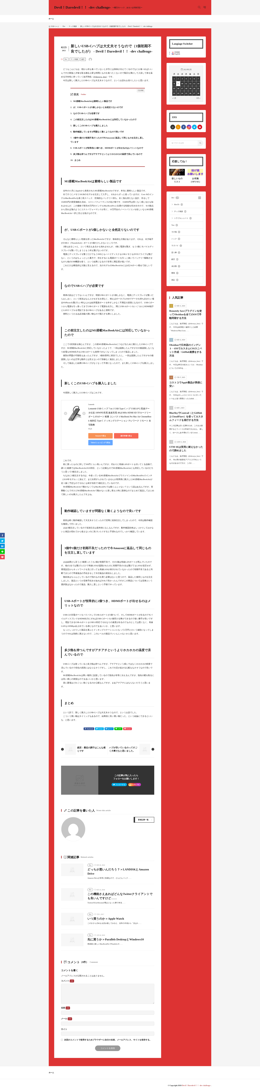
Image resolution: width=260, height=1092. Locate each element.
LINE (119, 729)
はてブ (110, 729)
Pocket (128, 729)
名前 (63, 1008)
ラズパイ (176, 246)
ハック (175, 239)
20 (194, 88)
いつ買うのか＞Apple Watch (105, 918)
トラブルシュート (183, 218)
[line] (2, 551)
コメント (65, 981)
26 (190, 93)
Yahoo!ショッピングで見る (100, 443)
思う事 (175, 252)
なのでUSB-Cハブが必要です (85, 113)
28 (198, 93)
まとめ (75, 160)
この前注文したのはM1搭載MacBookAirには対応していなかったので (103, 119)
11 (186, 84)
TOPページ (55, 26)
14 (198, 84)
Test (174, 225)
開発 (174, 273)
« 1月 (174, 98)
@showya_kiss (100, 77)
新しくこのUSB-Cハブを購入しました (89, 126)
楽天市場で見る (126, 436)
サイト (64, 1029)
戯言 (83, 59)
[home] (172, 127)
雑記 (174, 280)
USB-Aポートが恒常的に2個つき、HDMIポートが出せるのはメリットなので (106, 148)
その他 (175, 232)
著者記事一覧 (143, 820)
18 (186, 88)
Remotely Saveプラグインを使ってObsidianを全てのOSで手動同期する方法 (185, 314)
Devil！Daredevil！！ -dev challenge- (98, 7)
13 (194, 84)
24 (182, 93)
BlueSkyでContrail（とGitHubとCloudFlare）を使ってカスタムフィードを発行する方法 (186, 416)
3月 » (198, 98)
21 (198, 88)
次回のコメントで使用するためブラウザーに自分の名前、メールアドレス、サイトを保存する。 (108, 1040)
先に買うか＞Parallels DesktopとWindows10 (115, 939)
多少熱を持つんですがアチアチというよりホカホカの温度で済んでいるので (106, 154)
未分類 (175, 266)
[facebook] (183, 127)
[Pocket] (2, 556)
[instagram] (189, 127)
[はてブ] (2, 546)
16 (178, 88)
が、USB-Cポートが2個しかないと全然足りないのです (96, 107)
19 (190, 88)
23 (178, 93)
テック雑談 (73, 26)
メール (64, 1019)
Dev (64, 26)
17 (182, 88)
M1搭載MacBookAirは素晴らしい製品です (91, 101)
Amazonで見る (100, 436)
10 (182, 84)
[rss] (178, 127)
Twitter (100, 729)
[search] (200, 143)
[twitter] (194, 127)
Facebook (90, 729)
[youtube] (199, 127)
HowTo (178, 204)
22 (174, 93)
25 (186, 93)
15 (174, 88)
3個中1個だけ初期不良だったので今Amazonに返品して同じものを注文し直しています (107, 140)
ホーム (51, 19)
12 (190, 84)
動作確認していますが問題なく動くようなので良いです (97, 132)
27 (194, 93)
